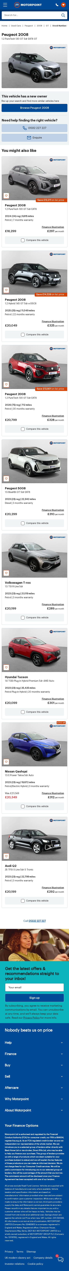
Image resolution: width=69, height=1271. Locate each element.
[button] (5, 5)
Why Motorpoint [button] (17, 1098)
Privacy (9, 1251)
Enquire (37, 137)
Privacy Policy (31, 1017)
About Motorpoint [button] (18, 1110)
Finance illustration (53, 227)
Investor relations (14, 1263)
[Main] (28, 5)
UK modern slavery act (17, 1257)
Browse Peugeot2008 (34, 108)
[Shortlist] (63, 4)
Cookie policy (35, 1263)
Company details (43, 1257)
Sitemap (31, 1251)
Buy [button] (7, 1065)
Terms (19, 1251)
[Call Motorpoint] (57, 4)
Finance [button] (10, 1053)
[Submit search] (63, 15)
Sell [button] (7, 1076)
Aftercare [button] (11, 1087)
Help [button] (8, 1042)
